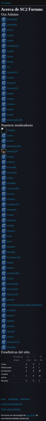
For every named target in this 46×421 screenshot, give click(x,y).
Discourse (30, 415)
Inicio (3, 399)
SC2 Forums (6, 3)
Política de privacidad (10, 409)
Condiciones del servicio (11, 404)
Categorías (13, 399)
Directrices (25, 399)
